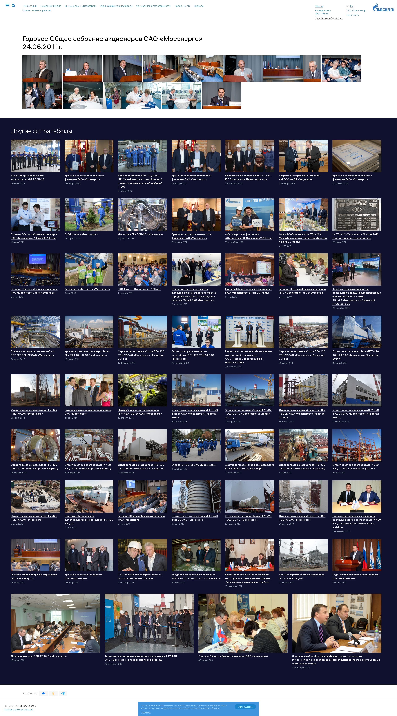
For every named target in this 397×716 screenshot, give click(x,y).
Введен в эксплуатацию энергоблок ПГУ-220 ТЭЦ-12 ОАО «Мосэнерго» (33, 353)
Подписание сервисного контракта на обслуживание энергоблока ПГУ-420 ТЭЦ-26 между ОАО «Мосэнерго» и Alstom (356, 521)
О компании (30, 5)
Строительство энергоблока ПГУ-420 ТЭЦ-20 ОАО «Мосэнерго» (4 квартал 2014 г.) (355, 413)
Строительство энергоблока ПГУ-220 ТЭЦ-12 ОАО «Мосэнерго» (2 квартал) (302, 466)
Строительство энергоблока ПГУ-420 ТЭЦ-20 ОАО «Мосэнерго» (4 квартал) (34, 466)
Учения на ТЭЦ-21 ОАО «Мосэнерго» (194, 464)
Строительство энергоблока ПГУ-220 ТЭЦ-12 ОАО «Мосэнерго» (248, 517)
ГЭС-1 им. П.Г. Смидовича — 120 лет (139, 288)
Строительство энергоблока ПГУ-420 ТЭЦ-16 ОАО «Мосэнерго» (34, 411)
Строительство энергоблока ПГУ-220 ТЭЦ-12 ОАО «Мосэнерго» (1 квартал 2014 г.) (248, 413)
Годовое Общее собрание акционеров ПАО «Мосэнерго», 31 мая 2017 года (248, 290)
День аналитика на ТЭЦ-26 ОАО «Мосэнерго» (39, 656)
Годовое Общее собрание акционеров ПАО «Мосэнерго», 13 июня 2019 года (34, 236)
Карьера (199, 5)
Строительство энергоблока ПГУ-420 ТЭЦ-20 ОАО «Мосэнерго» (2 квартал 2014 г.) (355, 355)
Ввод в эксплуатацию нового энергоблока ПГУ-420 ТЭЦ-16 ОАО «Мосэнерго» (193, 355)
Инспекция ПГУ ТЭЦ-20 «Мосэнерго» (140, 234)
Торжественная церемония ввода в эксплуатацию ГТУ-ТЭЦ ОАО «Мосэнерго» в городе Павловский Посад (141, 657)
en (351, 6)
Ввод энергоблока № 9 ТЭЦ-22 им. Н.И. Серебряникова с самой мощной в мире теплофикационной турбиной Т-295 (140, 181)
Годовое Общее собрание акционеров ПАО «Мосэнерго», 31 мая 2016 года (302, 290)
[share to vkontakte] (43, 693)
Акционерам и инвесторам (80, 5)
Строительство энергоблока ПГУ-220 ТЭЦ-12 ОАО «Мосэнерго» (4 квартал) (141, 466)
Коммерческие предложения (323, 12)
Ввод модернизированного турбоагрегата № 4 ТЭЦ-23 (27, 177)
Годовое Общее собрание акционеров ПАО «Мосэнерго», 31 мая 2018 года (34, 290)
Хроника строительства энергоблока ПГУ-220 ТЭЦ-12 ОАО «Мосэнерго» (87, 353)
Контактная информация (37, 10)
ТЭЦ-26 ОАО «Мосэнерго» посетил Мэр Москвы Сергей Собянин (140, 576)
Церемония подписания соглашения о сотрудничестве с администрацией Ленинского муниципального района (248, 578)
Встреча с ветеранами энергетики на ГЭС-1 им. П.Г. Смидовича (299, 177)
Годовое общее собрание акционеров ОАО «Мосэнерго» (34, 576)
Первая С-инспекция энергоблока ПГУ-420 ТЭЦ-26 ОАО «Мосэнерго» (140, 411)
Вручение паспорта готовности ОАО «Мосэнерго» (84, 576)
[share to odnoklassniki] (53, 693)
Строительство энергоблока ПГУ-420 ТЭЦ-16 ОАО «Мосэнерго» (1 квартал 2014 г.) (195, 413)
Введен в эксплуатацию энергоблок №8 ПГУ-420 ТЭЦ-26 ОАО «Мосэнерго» (196, 576)
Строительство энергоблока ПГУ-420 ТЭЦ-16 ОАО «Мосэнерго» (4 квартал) (88, 466)
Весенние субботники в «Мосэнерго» (87, 288)
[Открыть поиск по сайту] (13, 6)
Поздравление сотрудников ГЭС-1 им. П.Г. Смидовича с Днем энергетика (248, 177)
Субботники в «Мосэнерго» (81, 234)
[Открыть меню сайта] (7, 6)
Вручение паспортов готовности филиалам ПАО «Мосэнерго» (84, 177)
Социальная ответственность (153, 5)
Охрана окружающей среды (116, 5)
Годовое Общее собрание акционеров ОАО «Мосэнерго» (88, 411)
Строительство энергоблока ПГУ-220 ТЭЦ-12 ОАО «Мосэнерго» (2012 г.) (355, 466)
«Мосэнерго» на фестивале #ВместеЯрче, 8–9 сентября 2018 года (248, 236)
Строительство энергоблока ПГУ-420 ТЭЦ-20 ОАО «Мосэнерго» (195, 517)
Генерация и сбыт (50, 5)
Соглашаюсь (245, 706)
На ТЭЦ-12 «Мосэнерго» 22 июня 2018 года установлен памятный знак (355, 236)
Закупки (319, 6)
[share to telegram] (63, 693)
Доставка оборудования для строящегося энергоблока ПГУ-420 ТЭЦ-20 (89, 519)
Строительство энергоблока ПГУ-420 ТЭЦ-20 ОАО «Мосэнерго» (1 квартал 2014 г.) (302, 413)
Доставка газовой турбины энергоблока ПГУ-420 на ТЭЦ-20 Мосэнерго (249, 466)
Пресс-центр (182, 5)
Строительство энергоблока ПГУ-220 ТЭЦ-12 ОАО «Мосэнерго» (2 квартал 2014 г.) (302, 355)
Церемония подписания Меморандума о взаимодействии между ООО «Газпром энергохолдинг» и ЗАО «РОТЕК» (248, 357)
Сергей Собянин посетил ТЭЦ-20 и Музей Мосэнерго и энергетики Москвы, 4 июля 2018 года (303, 238)
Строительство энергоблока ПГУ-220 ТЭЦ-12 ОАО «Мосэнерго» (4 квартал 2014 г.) (141, 355)
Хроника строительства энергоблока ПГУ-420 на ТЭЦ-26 (301, 576)
